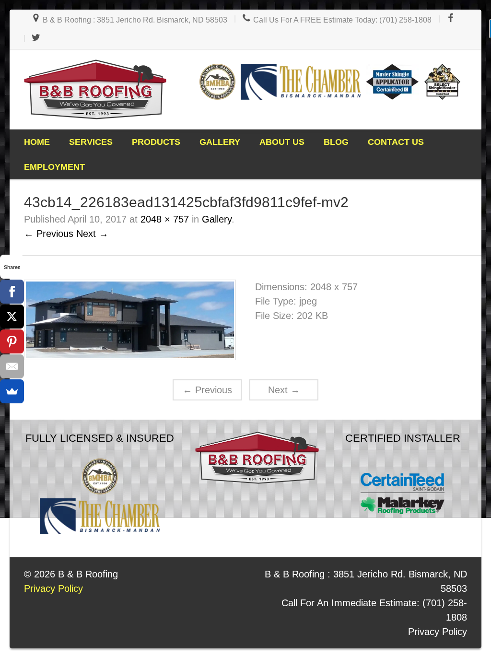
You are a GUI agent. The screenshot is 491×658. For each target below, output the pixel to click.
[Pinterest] (12, 341)
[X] (12, 317)
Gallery (219, 142)
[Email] (12, 366)
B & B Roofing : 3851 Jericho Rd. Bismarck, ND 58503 (134, 20)
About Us (281, 142)
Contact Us (396, 142)
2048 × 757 (164, 219)
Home (37, 142)
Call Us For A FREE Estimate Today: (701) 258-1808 (341, 20)
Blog (336, 142)
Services (91, 142)
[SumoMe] (12, 391)
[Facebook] (12, 292)
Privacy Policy (437, 631)
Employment (54, 167)
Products (156, 142)
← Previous (48, 233)
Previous (207, 390)
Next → (92, 233)
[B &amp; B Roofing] (95, 89)
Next (284, 390)
